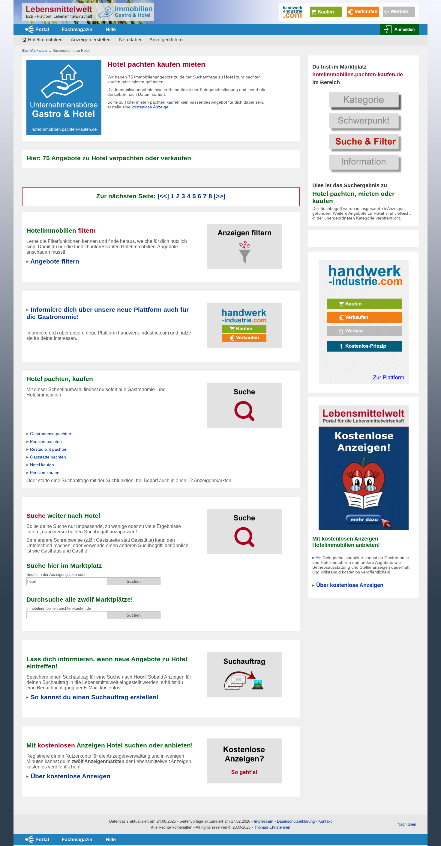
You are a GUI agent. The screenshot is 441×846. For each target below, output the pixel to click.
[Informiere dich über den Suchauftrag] (244, 671)
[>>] (219, 196)
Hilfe (111, 29)
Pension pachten (46, 441)
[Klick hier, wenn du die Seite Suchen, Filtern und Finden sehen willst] (364, 131)
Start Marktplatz (34, 51)
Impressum (263, 821)
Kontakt (325, 821)
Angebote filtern (54, 261)
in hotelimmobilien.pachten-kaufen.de (58, 608)
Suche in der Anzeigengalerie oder (56, 574)
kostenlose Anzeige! (151, 107)
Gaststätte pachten (48, 457)
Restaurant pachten (49, 449)
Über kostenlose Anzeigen (349, 585)
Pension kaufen (44, 472)
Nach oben (407, 824)
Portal (42, 29)
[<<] (163, 196)
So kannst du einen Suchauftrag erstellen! (95, 697)
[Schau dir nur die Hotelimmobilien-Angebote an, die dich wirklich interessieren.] (244, 242)
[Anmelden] (399, 29)
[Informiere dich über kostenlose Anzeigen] (364, 467)
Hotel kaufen (42, 464)
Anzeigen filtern (166, 39)
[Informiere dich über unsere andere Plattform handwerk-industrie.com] (364, 321)
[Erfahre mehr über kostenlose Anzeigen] (244, 757)
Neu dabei (130, 39)
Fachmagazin (77, 29)
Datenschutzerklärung (296, 821)
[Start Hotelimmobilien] (88, 12)
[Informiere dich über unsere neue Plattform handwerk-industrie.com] (349, 11)
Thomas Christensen (272, 827)
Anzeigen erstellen (91, 39)
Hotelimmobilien (45, 39)
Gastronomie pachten (50, 433)
